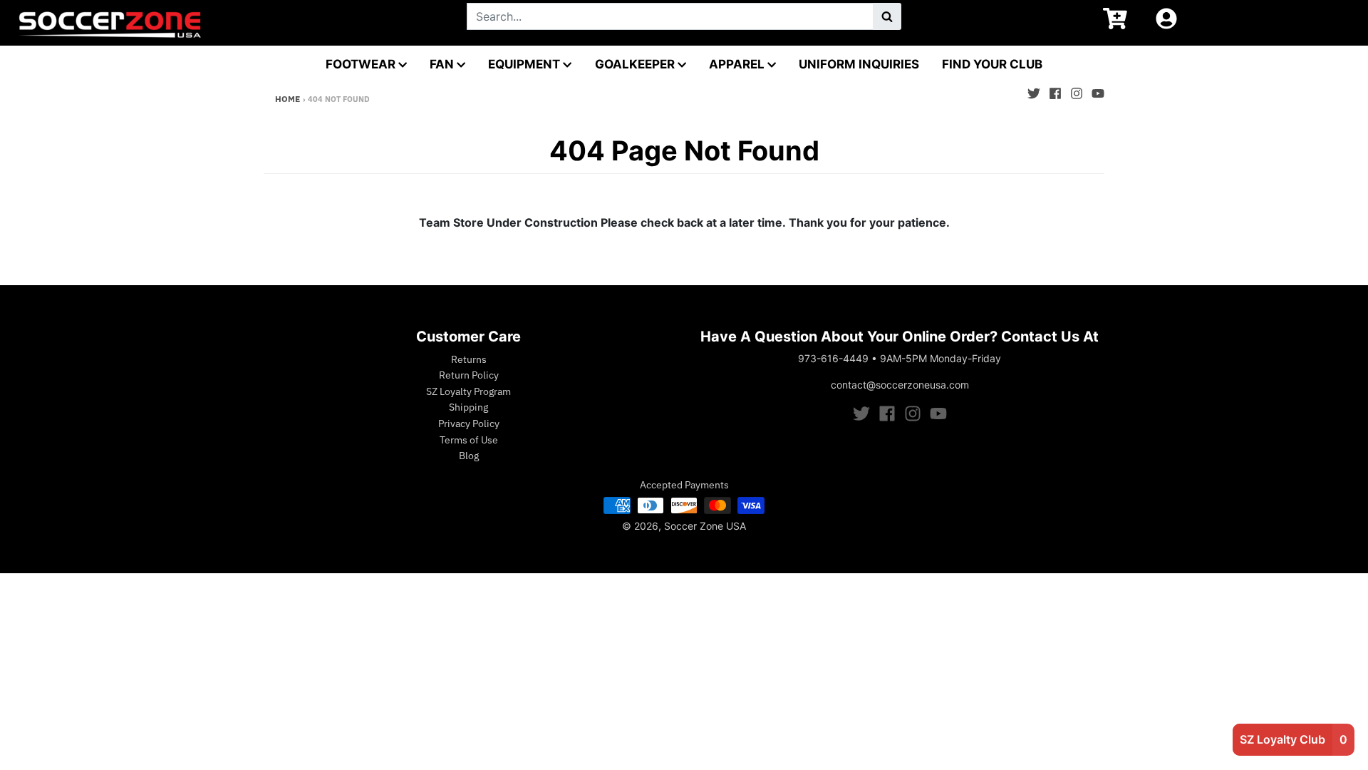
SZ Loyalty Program (468, 391)
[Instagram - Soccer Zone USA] (1076, 89)
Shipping (468, 407)
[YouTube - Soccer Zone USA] (1098, 89)
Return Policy (469, 375)
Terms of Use (469, 439)
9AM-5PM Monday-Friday (940, 358)
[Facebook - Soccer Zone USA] (1055, 89)
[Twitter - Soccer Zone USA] (1033, 89)
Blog (469, 455)
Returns (469, 359)
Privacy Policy (468, 423)
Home (287, 98)
